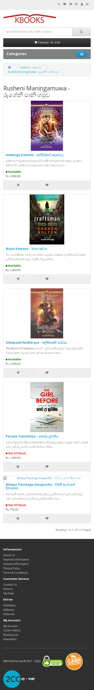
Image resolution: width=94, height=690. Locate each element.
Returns (8, 589)
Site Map (8, 593)
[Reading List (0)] (64, 4)
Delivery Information (16, 564)
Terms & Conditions (15, 573)
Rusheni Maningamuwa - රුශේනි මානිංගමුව (33, 72)
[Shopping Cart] (70, 4)
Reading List (10, 635)
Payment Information (16, 559)
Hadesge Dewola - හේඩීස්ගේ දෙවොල (35, 155)
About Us (9, 555)
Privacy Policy (11, 568)
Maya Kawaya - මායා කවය (26, 248)
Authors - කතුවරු (30, 67)
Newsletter (10, 639)
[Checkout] (76, 4)
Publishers (9, 605)
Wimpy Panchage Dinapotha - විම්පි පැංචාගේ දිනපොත (40, 486)
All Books (9, 614)
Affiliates (8, 610)
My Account (10, 626)
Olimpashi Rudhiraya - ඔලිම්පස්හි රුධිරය (36, 342)
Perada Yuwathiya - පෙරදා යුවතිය (32, 436)
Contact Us (10, 584)
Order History (12, 630)
